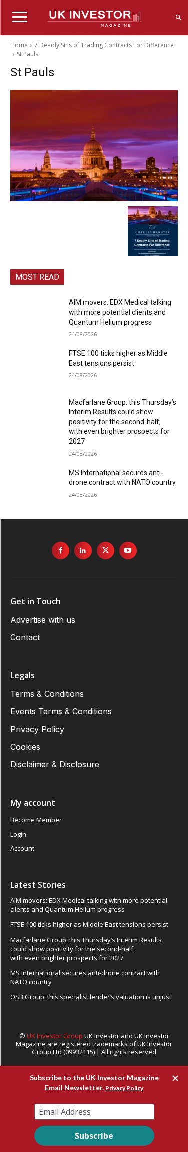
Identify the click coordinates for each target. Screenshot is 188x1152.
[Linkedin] (83, 550)
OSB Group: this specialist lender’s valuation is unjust (90, 996)
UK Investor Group (55, 1035)
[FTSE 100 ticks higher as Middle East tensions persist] (35, 366)
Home (19, 45)
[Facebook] (60, 550)
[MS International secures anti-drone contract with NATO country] (35, 485)
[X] (105, 550)
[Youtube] (128, 550)
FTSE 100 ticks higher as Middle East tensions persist (89, 924)
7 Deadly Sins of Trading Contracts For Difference (104, 45)
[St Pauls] (94, 145)
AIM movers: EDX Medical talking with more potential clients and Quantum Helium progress (120, 312)
